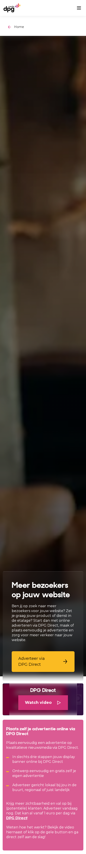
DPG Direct (16, 818)
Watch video (38, 702)
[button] (43, 661)
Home (19, 27)
